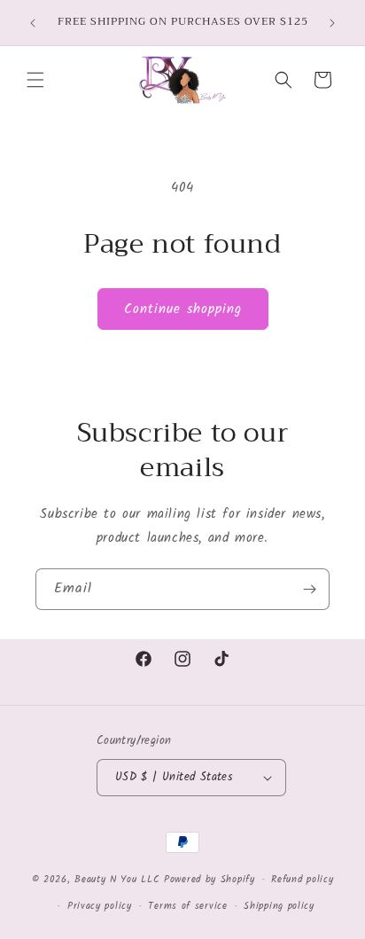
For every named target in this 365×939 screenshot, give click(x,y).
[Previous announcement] (32, 23)
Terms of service (187, 906)
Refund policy (302, 880)
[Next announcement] (332, 23)
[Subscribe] (309, 589)
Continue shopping (183, 309)
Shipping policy (279, 906)
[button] (35, 79)
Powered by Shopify (209, 880)
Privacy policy (99, 906)
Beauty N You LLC (116, 880)
